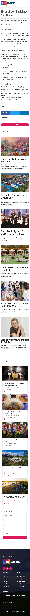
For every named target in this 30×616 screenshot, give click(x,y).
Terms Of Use (22, 581)
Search (15, 537)
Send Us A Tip (7, 579)
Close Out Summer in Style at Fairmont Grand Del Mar (14, 268)
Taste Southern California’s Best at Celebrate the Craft (14, 468)
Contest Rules (22, 576)
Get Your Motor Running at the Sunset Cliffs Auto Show (14, 196)
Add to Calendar (15, 124)
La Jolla (7, 475)
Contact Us (6, 586)
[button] (15, 519)
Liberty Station (8, 447)
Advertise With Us (8, 576)
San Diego (7, 503)
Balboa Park (8, 419)
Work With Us (7, 583)
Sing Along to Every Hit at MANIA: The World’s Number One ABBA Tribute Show (14, 384)
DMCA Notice (21, 583)
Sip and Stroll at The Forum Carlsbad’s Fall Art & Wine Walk (14, 305)
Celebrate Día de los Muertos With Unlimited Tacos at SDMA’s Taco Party (15, 412)
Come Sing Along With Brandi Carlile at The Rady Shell (15, 341)
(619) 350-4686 (8, 602)
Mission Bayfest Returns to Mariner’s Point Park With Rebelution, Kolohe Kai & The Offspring (14, 496)
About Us (6, 581)
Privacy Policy (22, 579)
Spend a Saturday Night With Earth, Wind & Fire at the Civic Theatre (13, 232)
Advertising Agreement (20, 587)
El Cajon (7, 390)
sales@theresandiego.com (11, 599)
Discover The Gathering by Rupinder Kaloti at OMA (13, 160)
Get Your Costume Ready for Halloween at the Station (14, 440)
